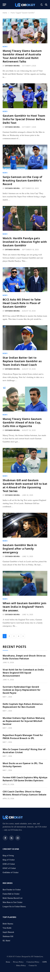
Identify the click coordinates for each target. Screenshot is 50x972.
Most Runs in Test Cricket (12, 902)
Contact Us (33, 965)
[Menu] (4, 5)
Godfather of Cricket (10, 872)
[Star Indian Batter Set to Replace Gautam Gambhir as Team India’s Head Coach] (25, 337)
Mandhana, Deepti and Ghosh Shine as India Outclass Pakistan (24, 657)
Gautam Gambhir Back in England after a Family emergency (20, 548)
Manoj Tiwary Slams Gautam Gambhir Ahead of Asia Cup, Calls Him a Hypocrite (22, 422)
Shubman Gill (8, 936)
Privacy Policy (18, 962)
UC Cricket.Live (37, 956)
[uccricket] (25, 4)
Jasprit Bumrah (8, 932)
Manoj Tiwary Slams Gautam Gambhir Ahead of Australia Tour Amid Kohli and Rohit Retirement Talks (22, 56)
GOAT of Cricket (9, 868)
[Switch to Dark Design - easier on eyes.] (41, 4)
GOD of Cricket (9, 864)
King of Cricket (9, 859)
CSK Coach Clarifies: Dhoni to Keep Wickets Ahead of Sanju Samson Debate (24, 793)
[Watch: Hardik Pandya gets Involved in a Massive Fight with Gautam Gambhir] (25, 218)
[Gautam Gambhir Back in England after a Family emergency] (25, 525)
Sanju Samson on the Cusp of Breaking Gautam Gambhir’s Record (22, 180)
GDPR (44, 962)
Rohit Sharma (8, 923)
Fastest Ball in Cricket (11, 893)
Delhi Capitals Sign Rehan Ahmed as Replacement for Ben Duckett (23, 705)
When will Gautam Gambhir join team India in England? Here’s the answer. (24, 606)
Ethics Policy (21, 965)
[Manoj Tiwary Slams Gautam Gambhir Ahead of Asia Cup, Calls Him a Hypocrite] (25, 399)
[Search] (46, 5)
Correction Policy (33, 962)
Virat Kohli (7, 928)
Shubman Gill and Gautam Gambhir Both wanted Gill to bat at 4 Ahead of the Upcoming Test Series (25, 485)
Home (8, 962)
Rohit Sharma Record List (12, 898)
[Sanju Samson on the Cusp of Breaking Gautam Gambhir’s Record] (25, 157)
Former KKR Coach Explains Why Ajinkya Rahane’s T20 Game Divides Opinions (25, 779)
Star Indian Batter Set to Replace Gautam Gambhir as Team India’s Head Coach (22, 361)
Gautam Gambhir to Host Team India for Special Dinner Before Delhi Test (24, 119)
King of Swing (8, 855)
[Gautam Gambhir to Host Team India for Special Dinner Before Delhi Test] (25, 95)
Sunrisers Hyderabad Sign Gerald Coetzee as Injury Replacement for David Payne (22, 689)
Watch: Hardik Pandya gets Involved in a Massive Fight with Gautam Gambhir (25, 241)
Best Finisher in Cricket (12, 889)
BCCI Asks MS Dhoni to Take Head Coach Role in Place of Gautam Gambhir (22, 303)
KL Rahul (6, 940)
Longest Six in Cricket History (14, 906)
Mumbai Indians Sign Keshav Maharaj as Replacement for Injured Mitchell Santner (24, 721)
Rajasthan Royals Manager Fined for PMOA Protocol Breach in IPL (23, 737)
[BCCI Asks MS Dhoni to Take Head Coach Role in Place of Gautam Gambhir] (25, 279)
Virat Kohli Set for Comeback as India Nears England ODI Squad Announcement (23, 672)
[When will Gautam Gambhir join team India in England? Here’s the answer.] (25, 583)
